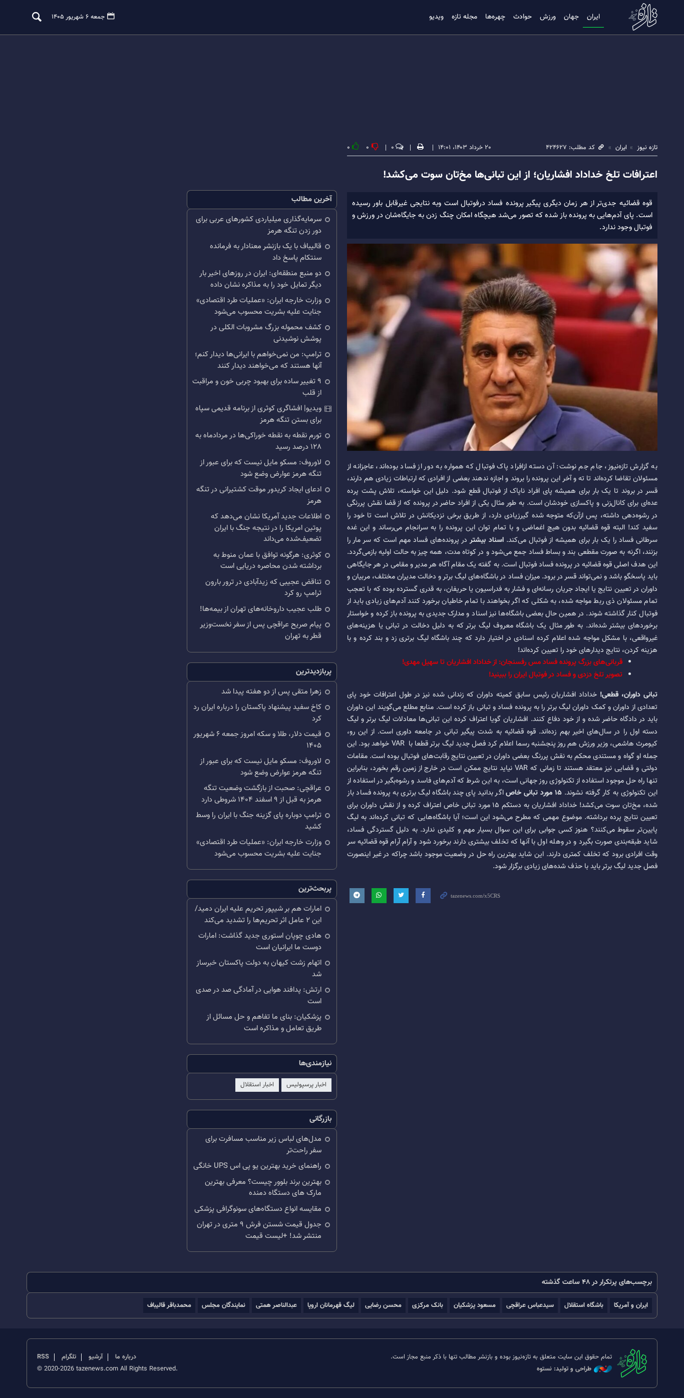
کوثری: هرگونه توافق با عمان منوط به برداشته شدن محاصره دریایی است (267, 560)
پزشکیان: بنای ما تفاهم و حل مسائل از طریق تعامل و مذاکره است (263, 1022)
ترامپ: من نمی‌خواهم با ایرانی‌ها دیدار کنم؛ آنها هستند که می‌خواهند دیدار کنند (258, 360)
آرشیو (96, 1357)
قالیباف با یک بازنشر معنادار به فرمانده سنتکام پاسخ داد (265, 252)
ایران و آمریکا (631, 1305)
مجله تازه (464, 17)
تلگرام (69, 1357)
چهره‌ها (495, 17)
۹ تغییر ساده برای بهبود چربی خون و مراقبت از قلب (256, 387)
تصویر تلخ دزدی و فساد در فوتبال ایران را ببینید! (555, 674)
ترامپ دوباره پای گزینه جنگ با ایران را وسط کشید (258, 821)
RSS (43, 1357)
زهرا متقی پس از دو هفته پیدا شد (271, 691)
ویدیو (436, 17)
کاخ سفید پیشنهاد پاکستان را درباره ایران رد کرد (257, 713)
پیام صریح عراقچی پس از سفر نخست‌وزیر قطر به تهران (260, 630)
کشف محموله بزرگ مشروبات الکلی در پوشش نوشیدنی (265, 333)
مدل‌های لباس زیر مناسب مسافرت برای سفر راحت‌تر (263, 1144)
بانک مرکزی (427, 1305)
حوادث (522, 17)
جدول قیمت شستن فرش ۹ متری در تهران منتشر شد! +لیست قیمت (259, 1230)
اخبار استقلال (257, 1085)
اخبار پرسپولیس (306, 1085)
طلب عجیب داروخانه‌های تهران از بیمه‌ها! (260, 609)
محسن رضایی (383, 1305)
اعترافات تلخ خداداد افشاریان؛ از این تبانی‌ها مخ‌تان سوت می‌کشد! (520, 175)
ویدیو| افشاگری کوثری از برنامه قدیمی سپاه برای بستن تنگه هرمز (258, 414)
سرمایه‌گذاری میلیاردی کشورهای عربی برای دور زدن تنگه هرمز (258, 225)
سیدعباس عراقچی (530, 1305)
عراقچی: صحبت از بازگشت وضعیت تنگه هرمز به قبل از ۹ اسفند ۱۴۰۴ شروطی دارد (261, 794)
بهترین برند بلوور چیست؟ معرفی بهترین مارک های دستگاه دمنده (263, 1187)
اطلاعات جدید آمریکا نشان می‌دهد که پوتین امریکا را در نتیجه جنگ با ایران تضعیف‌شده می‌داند (266, 528)
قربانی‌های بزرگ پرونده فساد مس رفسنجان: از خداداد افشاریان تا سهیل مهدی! (512, 662)
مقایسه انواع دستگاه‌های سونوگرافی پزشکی (257, 1209)
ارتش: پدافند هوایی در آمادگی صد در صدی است (258, 995)
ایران (593, 17)
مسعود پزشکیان (475, 1305)
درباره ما (125, 1357)
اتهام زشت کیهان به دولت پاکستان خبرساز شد (258, 968)
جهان (571, 17)
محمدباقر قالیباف (169, 1305)
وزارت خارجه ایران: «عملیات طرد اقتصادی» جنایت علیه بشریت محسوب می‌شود (258, 306)
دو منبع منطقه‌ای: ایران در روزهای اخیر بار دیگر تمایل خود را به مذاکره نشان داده (260, 279)
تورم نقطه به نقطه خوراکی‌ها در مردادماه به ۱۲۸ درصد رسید (258, 441)
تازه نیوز (639, 17)
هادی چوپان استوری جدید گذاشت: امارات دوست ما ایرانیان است (259, 941)
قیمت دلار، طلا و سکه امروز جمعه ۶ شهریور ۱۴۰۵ (257, 740)
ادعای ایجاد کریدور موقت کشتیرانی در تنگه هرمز (258, 495)
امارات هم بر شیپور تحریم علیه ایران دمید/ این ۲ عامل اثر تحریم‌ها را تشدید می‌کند (258, 914)
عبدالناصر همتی (276, 1305)
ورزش (548, 17)
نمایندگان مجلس (223, 1305)
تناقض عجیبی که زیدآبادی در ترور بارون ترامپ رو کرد (263, 587)
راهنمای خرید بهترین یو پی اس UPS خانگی (257, 1166)
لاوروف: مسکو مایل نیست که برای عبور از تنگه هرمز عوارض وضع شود (260, 468)
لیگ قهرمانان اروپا (331, 1305)
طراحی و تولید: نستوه (564, 1369)
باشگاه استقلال (583, 1305)
